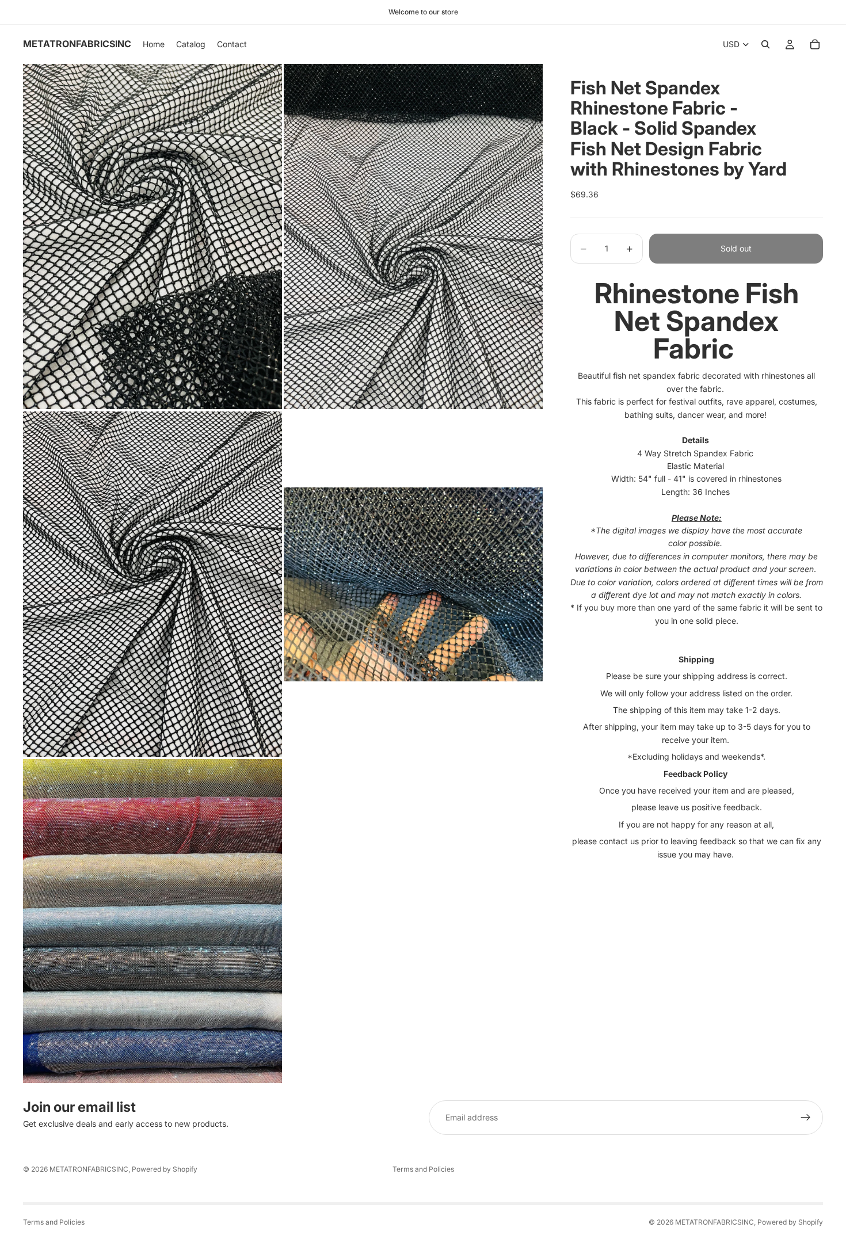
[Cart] (815, 44)
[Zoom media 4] (413, 584)
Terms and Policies (423, 1169)
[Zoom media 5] (152, 921)
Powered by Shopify (164, 1169)
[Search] (765, 44)
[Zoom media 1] (152, 236)
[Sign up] (806, 1117)
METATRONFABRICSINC (88, 1169)
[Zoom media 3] (152, 584)
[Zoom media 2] (413, 236)
